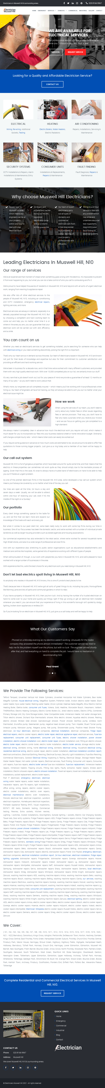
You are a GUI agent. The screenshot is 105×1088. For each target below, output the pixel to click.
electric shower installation (75, 737)
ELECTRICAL (18, 124)
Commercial (73, 11)
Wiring (9, 129)
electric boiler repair (46, 734)
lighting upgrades (11, 858)
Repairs (46, 175)
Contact (99, 11)
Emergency (42, 11)
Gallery (91, 11)
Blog (58, 1035)
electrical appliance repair (66, 734)
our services (88, 878)
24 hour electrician (21, 731)
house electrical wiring (29, 700)
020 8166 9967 (95, 3)
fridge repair (96, 731)
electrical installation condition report (85, 751)
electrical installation (60, 731)
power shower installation (28, 828)
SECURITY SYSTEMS (18, 167)
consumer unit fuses (38, 707)
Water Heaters (59, 129)
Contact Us (52, 84)
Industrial (83, 11)
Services (51, 11)
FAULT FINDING (87, 167)
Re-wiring (17, 129)
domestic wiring (33, 841)
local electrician (94, 868)
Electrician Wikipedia (35, 909)
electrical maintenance (13, 794)
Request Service (75, 52)
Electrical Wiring (40, 757)
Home (34, 11)
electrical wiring (14, 350)
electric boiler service (72, 744)
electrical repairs (42, 302)
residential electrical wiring (14, 751)
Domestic (61, 11)
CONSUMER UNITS (52, 167)
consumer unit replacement (27, 737)
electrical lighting (74, 898)
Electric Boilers (46, 129)
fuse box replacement (75, 764)
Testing (22, 132)
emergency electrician (30, 778)
